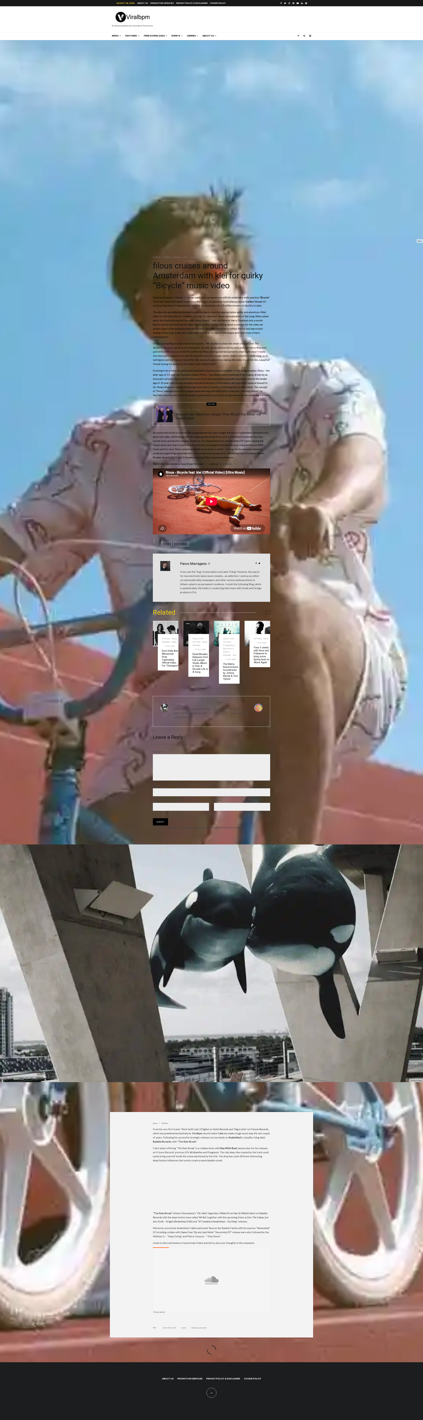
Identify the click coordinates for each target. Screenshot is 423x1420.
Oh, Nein (202, 1213)
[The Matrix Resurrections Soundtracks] (227, 633)
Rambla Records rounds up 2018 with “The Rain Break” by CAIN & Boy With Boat (191, 711)
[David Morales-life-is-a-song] (196, 633)
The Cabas (258, 1217)
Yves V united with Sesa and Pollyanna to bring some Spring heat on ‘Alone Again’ (261, 655)
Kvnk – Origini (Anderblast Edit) (175, 1221)
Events (176, 35)
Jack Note (207, 1232)
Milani (223, 1213)
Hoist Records (221, 1129)
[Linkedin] (302, 3)
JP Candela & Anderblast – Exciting (217, 1221)
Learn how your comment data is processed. (218, 827)
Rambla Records (162, 1141)
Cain (220, 1133)
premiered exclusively (176, 1133)
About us (142, 3)
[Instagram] (289, 3)
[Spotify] (306, 3)
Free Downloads (154, 35)
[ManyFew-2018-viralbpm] (164, 414)
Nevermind (263, 1228)
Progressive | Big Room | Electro (229, 648)
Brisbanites (196, 1152)
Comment (158, 751)
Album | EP (198, 638)
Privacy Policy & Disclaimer (192, 3)
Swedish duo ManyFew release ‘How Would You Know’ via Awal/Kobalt (218, 416)
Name (156, 786)
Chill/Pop (167, 257)
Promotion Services (162, 3)
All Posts (157, 257)
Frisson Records (259, 1129)
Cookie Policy (218, 3)
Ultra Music (225, 463)
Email (156, 800)
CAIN (184, 1328)
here (206, 463)
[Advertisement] (211, 1188)
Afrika (202, 1217)
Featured (131, 35)
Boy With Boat (170, 1328)
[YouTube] (297, 3)
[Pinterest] (293, 3)
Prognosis (213, 1152)
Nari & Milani (240, 1213)
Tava (211, 1228)
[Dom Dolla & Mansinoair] (165, 633)
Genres (191, 35)
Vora (184, 1129)
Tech (234, 655)
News (115, 35)
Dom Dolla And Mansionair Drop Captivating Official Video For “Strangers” (170, 658)
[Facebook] (281, 3)
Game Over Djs (189, 1232)
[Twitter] (285, 3)
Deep (188, 409)
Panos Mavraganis (193, 564)
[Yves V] (257, 633)
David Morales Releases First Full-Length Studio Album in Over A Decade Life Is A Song (200, 663)
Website (217, 800)
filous (187, 297)
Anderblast (235, 1137)
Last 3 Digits (201, 1129)
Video (185, 257)
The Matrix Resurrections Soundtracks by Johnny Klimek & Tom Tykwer (230, 671)
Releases (177, 257)
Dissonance (187, 1213)
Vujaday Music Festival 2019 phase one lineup (233, 709)
